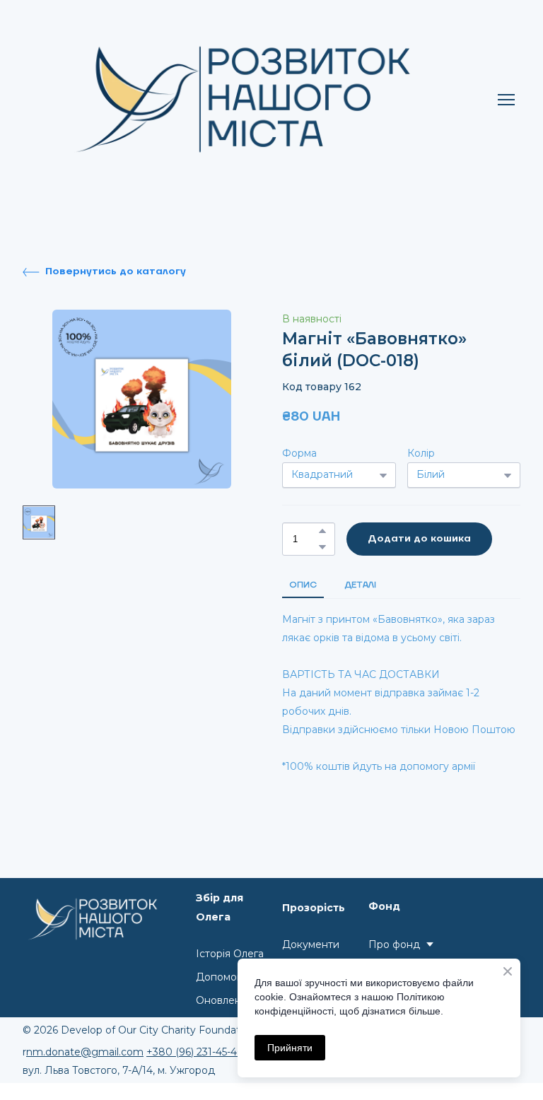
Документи (310, 944)
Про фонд (394, 944)
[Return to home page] (257, 99)
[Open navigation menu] (506, 100)
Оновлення (224, 1000)
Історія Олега (230, 953)
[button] (104, 272)
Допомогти (224, 977)
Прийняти (290, 1047)
